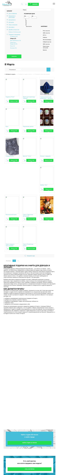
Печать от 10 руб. (14, 219)
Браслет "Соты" (27, 156)
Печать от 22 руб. (14, 249)
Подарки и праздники (14, 34)
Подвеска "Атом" (10, 96)
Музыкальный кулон (11, 214)
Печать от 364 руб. (14, 161)
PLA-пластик (46, 30)
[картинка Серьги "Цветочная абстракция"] (29, 205)
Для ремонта (12, 19)
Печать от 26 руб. (31, 161)
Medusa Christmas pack (15, 32)
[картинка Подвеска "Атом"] (12, 87)
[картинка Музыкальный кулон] (12, 205)
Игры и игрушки (13, 24)
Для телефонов (13, 13)
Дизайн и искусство (14, 29)
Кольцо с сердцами (45, 156)
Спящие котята (10, 156)
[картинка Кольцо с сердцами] (46, 146)
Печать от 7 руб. (14, 101)
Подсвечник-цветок (28, 126)
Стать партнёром (29, 469)
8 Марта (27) (13, 38)
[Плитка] (48, 69)
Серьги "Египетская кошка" (28, 244)
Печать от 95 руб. (14, 131)
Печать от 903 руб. (31, 102)
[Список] (52, 69)
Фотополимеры (47, 39)
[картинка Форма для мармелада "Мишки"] (29, 87)
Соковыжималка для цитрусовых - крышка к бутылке (46, 97)
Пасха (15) (12, 46)
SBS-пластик (46, 44)
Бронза (45, 50)
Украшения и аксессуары (12, 16)
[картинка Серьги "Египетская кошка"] (29, 234)
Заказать (35, 4)
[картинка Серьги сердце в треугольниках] (12, 234)
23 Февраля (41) (14, 36)
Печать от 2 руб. (31, 248)
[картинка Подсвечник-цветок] (29, 116)
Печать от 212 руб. (48, 131)
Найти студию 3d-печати (29, 442)
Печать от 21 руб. (48, 190)
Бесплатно (29, 26)
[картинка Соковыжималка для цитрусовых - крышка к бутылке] (46, 87)
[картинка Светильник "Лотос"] (46, 116)
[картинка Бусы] (12, 116)
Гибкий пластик (47, 41)
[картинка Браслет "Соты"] (29, 146)
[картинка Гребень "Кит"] (46, 175)
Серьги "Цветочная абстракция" (28, 215)
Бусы (7, 126)
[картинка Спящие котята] (12, 146)
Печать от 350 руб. (48, 102)
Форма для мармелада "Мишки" (29, 97)
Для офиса (11, 27)
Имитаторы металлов (46, 47)
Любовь (42, 214)
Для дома (11, 22)
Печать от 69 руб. (48, 219)
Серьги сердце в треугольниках (10, 244)
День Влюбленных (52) (15, 40)
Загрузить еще (31, 255)
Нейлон (45, 37)
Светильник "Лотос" (45, 126)
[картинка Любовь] (46, 205)
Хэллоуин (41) (13, 48)
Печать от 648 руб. (31, 131)
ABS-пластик (46, 33)
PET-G (44, 35)
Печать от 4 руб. (48, 160)
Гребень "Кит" (43, 185)
